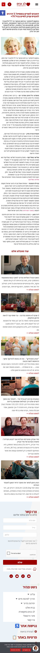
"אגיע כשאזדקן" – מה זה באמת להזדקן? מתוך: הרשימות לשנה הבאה (21, 360)
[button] (2, 13)
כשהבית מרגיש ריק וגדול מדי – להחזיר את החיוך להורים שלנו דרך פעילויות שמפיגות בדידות (21, 400)
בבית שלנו (30, 607)
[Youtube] (17, 576)
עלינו (32, 594)
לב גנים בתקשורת (27, 611)
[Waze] (11, 576)
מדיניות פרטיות (15, 650)
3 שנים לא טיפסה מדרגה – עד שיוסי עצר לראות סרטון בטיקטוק (21, 316)
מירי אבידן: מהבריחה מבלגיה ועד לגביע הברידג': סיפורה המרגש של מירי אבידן (21, 440)
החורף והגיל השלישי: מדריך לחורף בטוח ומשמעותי (20, 277)
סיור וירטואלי (29, 615)
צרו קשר (31, 619)
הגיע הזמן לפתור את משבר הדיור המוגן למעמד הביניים (21, 483)
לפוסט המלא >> (32, 289)
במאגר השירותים (28, 210)
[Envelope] (29, 576)
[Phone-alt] (3, 4)
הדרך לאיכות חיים (26, 598)
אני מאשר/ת (26, 650)
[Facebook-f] (9, 4)
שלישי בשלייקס (34, 180)
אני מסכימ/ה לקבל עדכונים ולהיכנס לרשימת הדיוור (22, 542)
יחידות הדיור (29, 603)
